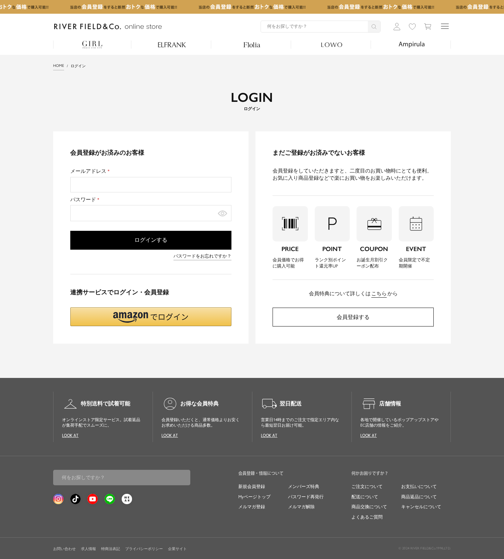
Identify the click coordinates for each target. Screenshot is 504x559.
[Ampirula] (412, 44)
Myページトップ (254, 496)
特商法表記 (110, 549)
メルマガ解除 (301, 506)
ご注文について (367, 486)
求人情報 (88, 549)
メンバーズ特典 (303, 486)
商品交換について (369, 506)
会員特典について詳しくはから (353, 293)
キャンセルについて (421, 506)
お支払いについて (419, 486)
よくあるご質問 (367, 517)
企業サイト (177, 549)
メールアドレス (90, 171)
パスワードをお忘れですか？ (202, 256)
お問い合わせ (64, 549)
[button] (150, 316)
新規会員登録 (251, 486)
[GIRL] (92, 44)
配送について (364, 496)
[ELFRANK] (172, 44)
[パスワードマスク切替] (222, 213)
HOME (58, 65)
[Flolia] (252, 44)
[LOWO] (332, 44)
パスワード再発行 (306, 496)
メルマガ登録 (251, 506)
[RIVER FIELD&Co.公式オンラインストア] (108, 27)
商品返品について (419, 496)
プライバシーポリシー (144, 549)
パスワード (85, 200)
